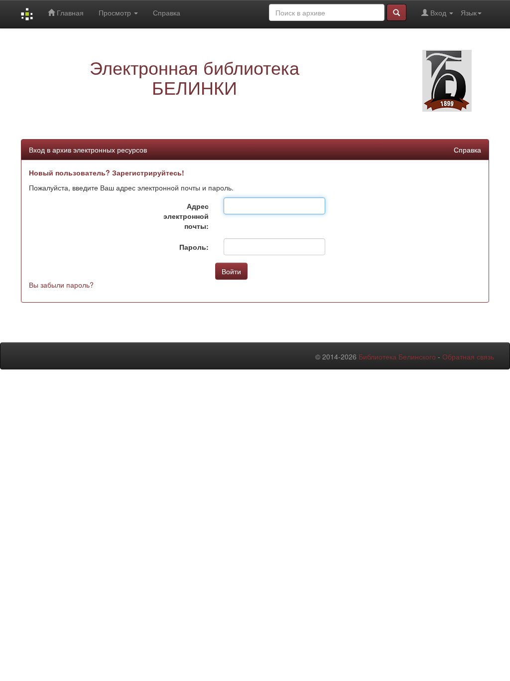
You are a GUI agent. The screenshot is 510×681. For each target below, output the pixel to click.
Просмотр (116, 12)
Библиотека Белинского (397, 356)
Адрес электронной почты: (186, 216)
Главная (69, 12)
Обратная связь (468, 356)
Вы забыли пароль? (61, 285)
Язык (469, 12)
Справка (166, 12)
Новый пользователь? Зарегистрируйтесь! (106, 172)
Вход (438, 12)
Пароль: (194, 247)
